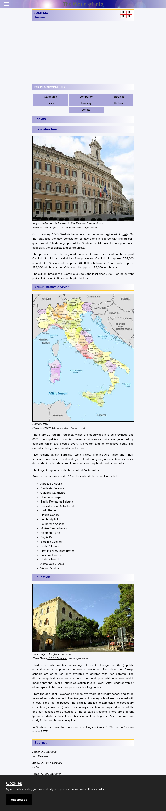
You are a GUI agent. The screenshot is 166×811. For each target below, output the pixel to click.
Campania (50, 96)
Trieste (71, 506)
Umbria (118, 103)
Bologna (68, 501)
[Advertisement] (83, 52)
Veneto (86, 109)
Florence (57, 555)
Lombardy (86, 96)
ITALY (62, 87)
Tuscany (86, 103)
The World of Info (83, 4)
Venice (54, 568)
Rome (52, 510)
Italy (125, 234)
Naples (58, 497)
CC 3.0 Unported (67, 227)
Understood (19, 799)
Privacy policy (96, 789)
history (83, 278)
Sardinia (118, 96)
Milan (57, 519)
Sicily (50, 103)
